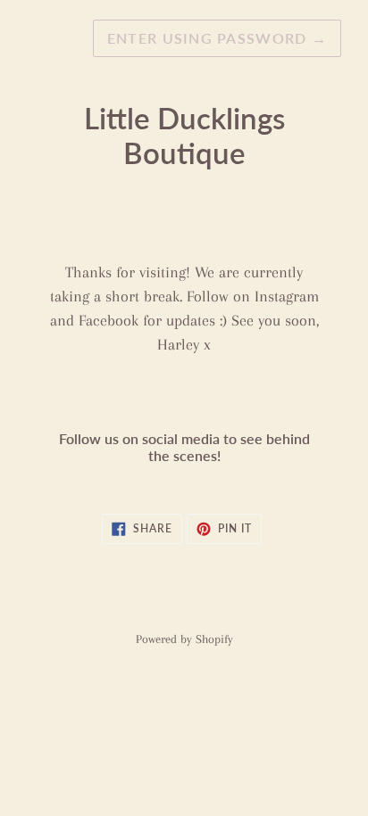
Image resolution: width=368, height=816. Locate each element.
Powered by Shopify (184, 639)
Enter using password (217, 37)
